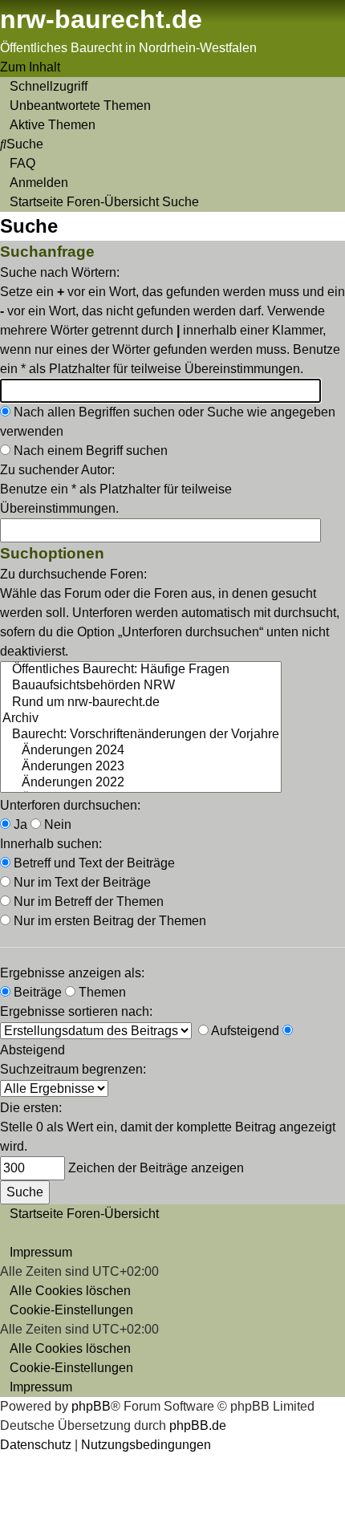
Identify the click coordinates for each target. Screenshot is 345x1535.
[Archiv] (141, 719)
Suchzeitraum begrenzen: (73, 1069)
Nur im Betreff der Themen (87, 901)
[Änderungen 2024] (141, 751)
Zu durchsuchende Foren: (73, 574)
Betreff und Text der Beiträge (92, 863)
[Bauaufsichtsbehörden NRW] (141, 686)
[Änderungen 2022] (141, 783)
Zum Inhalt (30, 67)
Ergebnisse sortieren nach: (76, 1011)
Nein (56, 824)
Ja (18, 824)
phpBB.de (197, 1425)
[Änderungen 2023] (141, 767)
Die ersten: (31, 1108)
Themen (100, 992)
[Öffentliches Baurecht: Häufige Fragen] (141, 670)
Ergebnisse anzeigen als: (72, 973)
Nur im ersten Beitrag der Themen (108, 921)
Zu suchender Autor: (57, 470)
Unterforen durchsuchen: (70, 805)
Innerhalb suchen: (51, 844)
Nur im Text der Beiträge (80, 882)
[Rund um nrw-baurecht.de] (141, 703)
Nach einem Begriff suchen (89, 450)
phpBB (91, 1406)
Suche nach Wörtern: (60, 272)
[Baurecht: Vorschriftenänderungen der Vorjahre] (141, 735)
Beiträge (36, 992)
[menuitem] (75, 105)
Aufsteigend (244, 1031)
